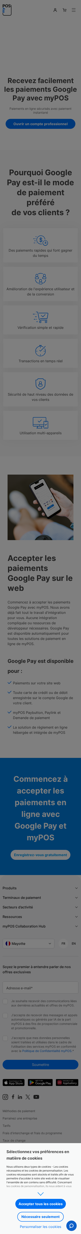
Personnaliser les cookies (40, 1227)
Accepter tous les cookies (41, 1204)
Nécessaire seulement (40, 1216)
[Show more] (40, 1193)
